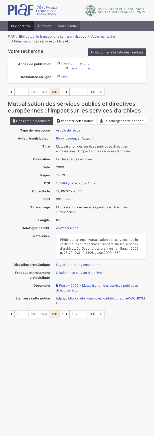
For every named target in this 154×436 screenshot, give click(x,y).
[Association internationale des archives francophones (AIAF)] (114, 10)
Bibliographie (21, 26)
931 (92, 92)
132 (74, 92)
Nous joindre (67, 26)
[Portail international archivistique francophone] (32, 10)
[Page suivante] (101, 92)
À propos (44, 26)
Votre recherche (103, 36)
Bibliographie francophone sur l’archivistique (52, 36)
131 (64, 92)
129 (44, 92)
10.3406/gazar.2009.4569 (75, 183)
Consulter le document (33, 121)
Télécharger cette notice (122, 121)
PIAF (11, 36)
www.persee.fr (67, 228)
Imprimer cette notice (77, 121)
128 (33, 92)
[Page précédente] (11, 92)
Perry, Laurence (67, 138)
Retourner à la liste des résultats (119, 52)
